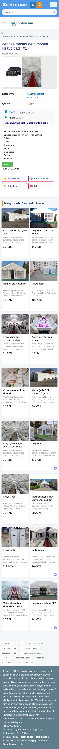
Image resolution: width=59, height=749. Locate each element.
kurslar (21, 643)
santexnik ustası (23, 658)
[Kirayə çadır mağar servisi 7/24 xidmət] (15, 424)
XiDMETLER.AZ (9, 36)
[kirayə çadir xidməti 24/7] (43, 584)
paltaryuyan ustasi (30, 648)
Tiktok (25, 733)
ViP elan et (13, 178)
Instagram (8, 733)
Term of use (27, 736)
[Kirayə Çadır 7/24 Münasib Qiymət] (43, 371)
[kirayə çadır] (43, 424)
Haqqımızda (42, 736)
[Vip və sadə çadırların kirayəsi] (15, 371)
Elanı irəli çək (41, 178)
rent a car (6, 658)
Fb (17, 733)
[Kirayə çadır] (43, 265)
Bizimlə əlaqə (10, 744)
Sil (35, 186)
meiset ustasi (8, 663)
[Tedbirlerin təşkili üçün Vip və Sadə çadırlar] (43, 478)
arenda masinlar (36, 643)
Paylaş (7, 164)
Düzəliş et (13, 186)
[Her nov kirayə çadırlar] (15, 265)
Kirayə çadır (43, 36)
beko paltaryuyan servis (31, 653)
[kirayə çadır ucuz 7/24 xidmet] (43, 211)
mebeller (40, 658)
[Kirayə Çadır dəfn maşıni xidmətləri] (15, 318)
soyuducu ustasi (9, 648)
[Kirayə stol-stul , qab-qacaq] (43, 318)
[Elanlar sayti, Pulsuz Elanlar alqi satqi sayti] (3, 33)
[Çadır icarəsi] (43, 531)
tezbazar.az (7, 643)
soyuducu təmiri (9, 653)
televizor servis (26, 663)
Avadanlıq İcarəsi (27, 36)
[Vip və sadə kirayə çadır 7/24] (15, 211)
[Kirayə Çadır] (15, 478)
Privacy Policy (10, 736)
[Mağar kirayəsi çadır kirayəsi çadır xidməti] (15, 584)
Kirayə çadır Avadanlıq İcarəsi (24, 203)
